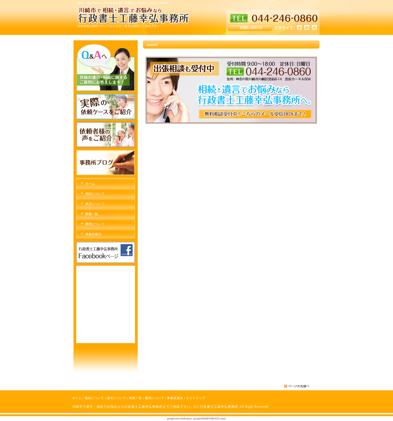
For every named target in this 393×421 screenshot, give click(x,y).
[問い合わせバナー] (231, 122)
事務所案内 (175, 398)
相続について (94, 398)
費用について (154, 398)
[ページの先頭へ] (296, 386)
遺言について (116, 398)
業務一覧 (135, 398)
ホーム (77, 398)
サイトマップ (195, 398)
